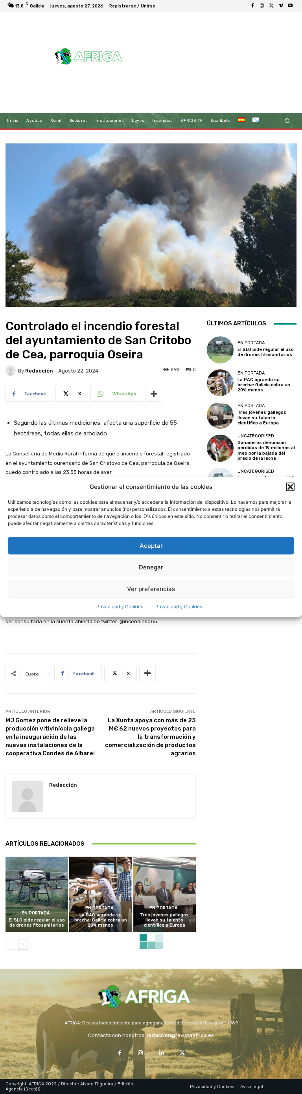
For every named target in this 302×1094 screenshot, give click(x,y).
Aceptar (151, 545)
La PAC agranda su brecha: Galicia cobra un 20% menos (100, 920)
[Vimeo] (280, 6)
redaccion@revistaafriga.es (180, 1035)
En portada (36, 913)
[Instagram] (262, 6)
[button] (290, 487)
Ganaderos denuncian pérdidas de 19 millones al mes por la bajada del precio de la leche (266, 450)
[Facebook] (252, 6)
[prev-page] (10, 945)
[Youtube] (290, 6)
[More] (153, 394)
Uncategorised (256, 436)
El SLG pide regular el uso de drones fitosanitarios (37, 923)
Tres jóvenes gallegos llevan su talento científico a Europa (164, 920)
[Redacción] (12, 370)
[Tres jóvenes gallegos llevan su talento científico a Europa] (164, 894)
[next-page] (23, 945)
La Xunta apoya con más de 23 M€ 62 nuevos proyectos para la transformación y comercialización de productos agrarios (150, 737)
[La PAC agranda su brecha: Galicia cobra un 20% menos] (100, 894)
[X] (271, 6)
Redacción (39, 370)
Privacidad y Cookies (119, 606)
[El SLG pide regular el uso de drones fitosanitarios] (37, 894)
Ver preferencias (151, 589)
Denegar (151, 567)
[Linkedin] (161, 1053)
